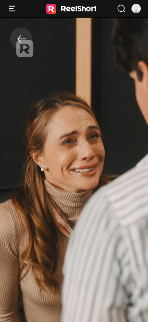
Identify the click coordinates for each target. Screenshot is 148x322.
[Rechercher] (121, 8)
